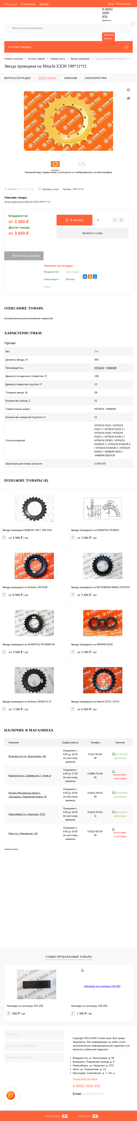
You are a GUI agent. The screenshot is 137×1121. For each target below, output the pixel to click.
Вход (111, 3)
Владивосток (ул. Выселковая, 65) (27, 756)
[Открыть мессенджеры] (10, 1095)
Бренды (44, 4)
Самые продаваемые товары (68, 956)
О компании (28, 4)
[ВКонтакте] (85, 276)
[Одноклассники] (90, 276)
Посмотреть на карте (85, 1078)
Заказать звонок (109, 36)
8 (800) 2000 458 (107, 13)
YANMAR (111, 367)
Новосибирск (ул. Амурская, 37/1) (27, 814)
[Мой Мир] (95, 276)
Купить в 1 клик (92, 233)
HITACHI (99, 367)
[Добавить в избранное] (128, 90)
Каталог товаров (20, 47)
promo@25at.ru (94, 1094)
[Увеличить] (68, 121)
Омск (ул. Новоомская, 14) (23, 833)
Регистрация (123, 3)
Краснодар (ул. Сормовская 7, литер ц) (30, 775)
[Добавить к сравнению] (128, 98)
